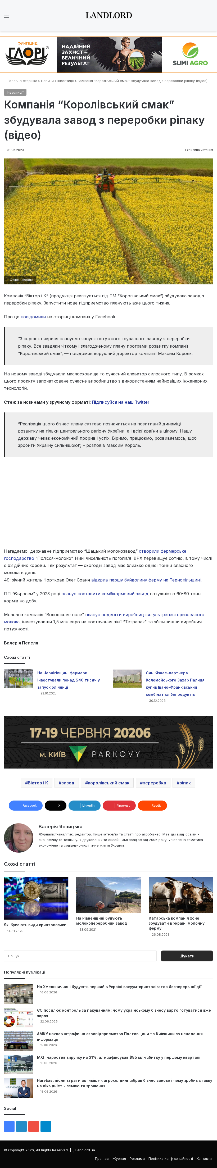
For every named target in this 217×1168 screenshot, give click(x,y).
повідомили (33, 316)
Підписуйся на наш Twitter (121, 402)
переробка (154, 782)
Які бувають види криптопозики (35, 924)
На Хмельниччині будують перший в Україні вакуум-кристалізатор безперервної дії (119, 986)
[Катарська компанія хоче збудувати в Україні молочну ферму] (181, 895)
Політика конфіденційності (170, 1158)
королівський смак (108, 782)
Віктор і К (38, 782)
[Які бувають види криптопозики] (36, 898)
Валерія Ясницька (61, 826)
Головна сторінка (22, 81)
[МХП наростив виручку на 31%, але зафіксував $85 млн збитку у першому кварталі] (18, 1064)
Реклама (137, 1158)
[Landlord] (108, 16)
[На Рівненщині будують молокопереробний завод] (108, 895)
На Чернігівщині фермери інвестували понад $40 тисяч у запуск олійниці (68, 680)
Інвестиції (65, 81)
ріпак (185, 782)
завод (68, 782)
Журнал (119, 1158)
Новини (47, 81)
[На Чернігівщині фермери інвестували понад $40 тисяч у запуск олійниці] (18, 678)
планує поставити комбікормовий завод (104, 593)
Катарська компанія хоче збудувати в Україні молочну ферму (177, 923)
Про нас (102, 1158)
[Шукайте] (210, 18)
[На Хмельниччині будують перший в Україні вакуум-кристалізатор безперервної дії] (18, 994)
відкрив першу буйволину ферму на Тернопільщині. (146, 580)
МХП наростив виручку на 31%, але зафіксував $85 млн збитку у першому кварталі (118, 1057)
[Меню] (6, 18)
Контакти (204, 1158)
